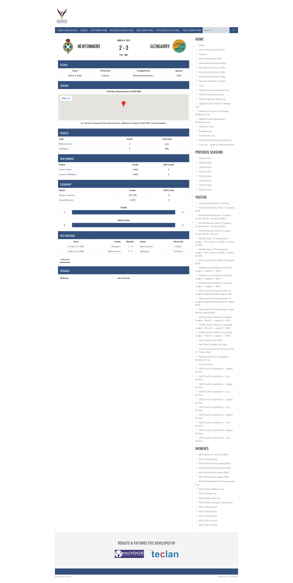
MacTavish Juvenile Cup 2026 (213, 344)
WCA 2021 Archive (208, 525)
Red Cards (168, 164)
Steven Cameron (67, 195)
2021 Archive (205, 176)
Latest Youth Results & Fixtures (214, 203)
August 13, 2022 (76, 251)
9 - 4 (130, 251)
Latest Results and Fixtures (212, 49)
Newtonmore (65, 143)
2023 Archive (205, 167)
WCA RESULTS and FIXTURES (121, 30)
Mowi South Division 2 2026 (212, 81)
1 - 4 (130, 246)
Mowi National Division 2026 (212, 63)
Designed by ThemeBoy (228, 577)
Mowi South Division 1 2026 (212, 72)
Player (62, 164)
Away (143, 241)
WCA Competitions (208, 459)
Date (76, 241)
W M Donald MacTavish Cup (212, 99)
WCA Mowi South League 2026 (214, 477)
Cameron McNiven (67, 174)
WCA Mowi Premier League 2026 (214, 463)
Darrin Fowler (65, 169)
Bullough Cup (205, 131)
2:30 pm (178, 246)
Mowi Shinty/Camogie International (216, 502)
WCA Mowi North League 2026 (214, 472)
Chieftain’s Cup (206, 126)
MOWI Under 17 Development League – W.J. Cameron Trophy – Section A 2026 (214, 241)
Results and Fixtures (67, 30)
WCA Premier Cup (207, 493)
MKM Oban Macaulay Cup (211, 94)
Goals (135, 164)
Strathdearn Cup (207, 135)
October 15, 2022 (75, 246)
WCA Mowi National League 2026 (215, 467)
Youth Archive (205, 364)
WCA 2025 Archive (208, 507)
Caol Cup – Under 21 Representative (216, 144)
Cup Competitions (99, 30)
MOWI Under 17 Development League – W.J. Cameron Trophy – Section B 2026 (214, 252)
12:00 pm (178, 251)
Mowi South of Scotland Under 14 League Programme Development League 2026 (215, 301)
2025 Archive (205, 158)
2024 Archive (205, 162)
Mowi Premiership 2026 (210, 58)
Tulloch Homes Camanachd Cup (214, 90)
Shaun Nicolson (66, 200)
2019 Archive (205, 185)
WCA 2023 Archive (208, 516)
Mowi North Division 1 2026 (212, 67)
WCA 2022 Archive (208, 520)
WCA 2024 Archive (208, 511)
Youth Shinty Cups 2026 (210, 340)
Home (117, 241)
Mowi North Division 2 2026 (212, 76)
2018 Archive (205, 189)
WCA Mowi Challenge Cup (211, 489)
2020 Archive (205, 180)
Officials (64, 259)
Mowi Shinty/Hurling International (215, 140)
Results (130, 241)
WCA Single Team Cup (210, 498)
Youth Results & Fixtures (167, 30)
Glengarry (63, 148)
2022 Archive (205, 171)
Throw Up (178, 241)
